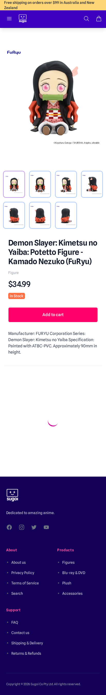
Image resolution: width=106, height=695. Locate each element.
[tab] (14, 184)
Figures (68, 562)
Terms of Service (25, 583)
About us (18, 562)
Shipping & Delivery (27, 643)
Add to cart (53, 314)
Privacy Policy (22, 573)
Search (17, 593)
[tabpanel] (53, 97)
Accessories (72, 593)
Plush (66, 583)
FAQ (14, 622)
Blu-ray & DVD (73, 573)
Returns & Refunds (26, 653)
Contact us (20, 633)
